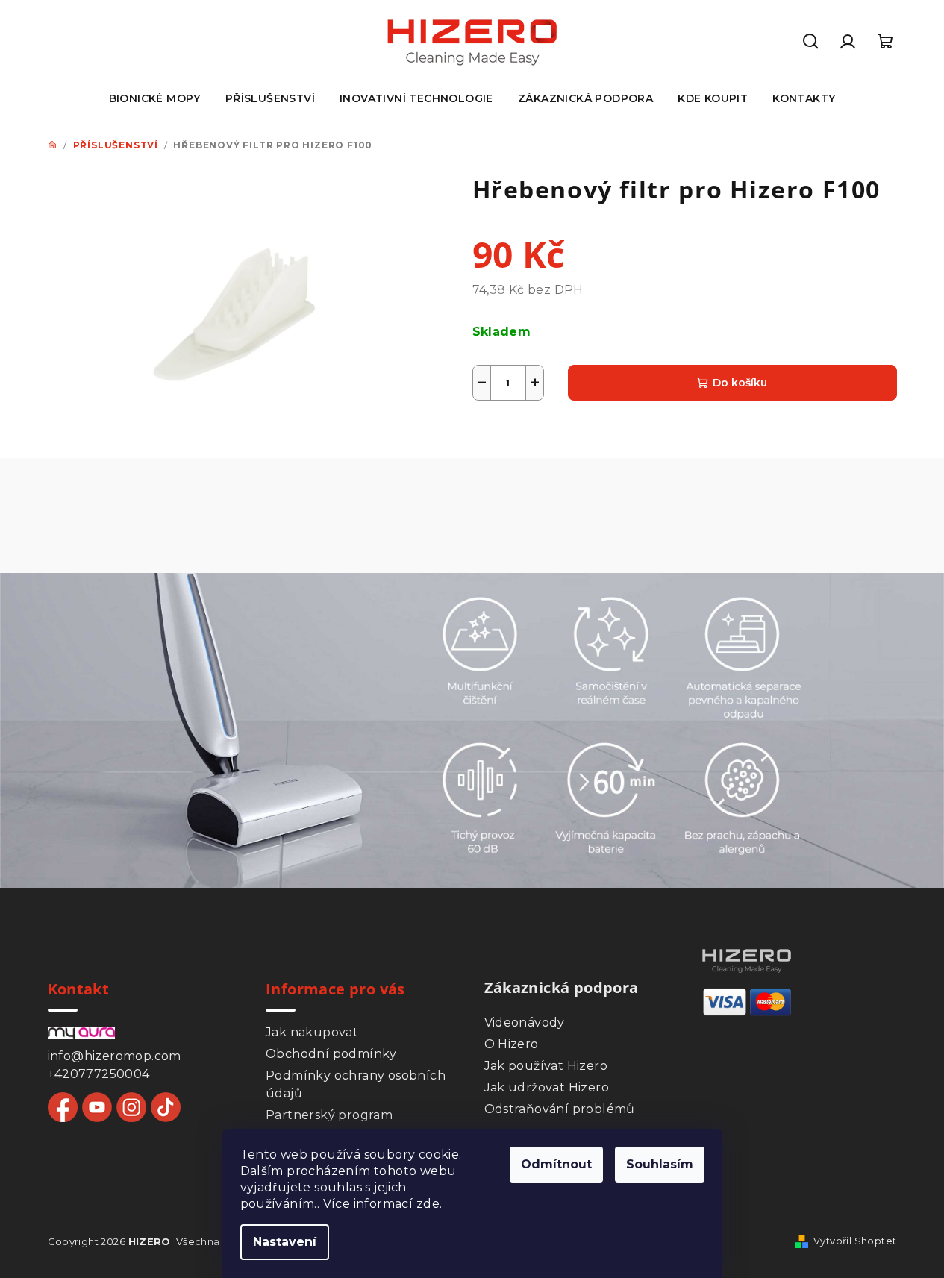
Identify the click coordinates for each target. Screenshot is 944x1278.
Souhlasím (659, 1164)
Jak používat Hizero (546, 1066)
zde (428, 1204)
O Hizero (511, 1044)
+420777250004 (99, 1074)
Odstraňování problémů (559, 1109)
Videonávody (524, 1022)
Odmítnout (556, 1164)
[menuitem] (155, 98)
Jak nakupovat (312, 1032)
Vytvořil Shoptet (854, 1241)
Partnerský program (329, 1115)
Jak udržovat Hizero (547, 1087)
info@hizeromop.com (114, 1056)
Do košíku (740, 382)
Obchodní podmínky (331, 1054)
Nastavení (284, 1242)
